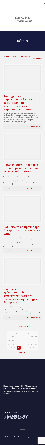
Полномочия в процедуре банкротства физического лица (21, 230)
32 (36, 344)
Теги (14, 56)
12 (20, 337)
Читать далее (35, 127)
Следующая (21, 352)
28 (20, 344)
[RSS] (22, 442)
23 (32, 340)
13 (24, 337)
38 (30, 348)
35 (18, 348)
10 (13, 337)
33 (11, 348)
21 (24, 340)
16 (36, 337)
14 (28, 337)
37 (26, 348)
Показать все (37, 58)
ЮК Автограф (25, 56)
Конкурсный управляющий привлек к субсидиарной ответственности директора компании (21, 102)
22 (28, 340)
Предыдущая (23, 326)
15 (32, 337)
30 (28, 344)
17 (9, 340)
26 (13, 344)
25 (9, 344)
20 (20, 340)
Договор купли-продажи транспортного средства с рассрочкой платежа (21, 168)
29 (24, 344)
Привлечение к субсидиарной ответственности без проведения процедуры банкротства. (20, 295)
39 (34, 348)
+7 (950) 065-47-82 (15, 418)
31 (32, 344)
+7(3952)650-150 (15, 415)
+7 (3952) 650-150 (23, 21)
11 (17, 337)
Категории (6, 56)
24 (36, 340)
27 (17, 344)
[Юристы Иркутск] (21, 9)
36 (22, 348)
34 (15, 348)
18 (13, 340)
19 (17, 340)
